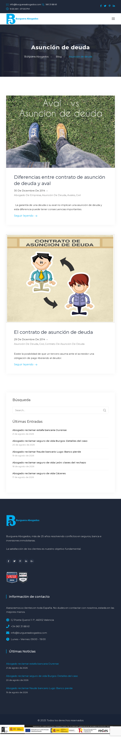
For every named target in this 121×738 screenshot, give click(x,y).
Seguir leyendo (23, 215)
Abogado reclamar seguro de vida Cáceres (39, 473)
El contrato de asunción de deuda (53, 332)
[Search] (105, 410)
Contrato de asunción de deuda (64, 343)
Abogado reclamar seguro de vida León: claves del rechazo (49, 462)
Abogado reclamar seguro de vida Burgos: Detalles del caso (49, 440)
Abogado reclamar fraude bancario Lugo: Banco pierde (46, 451)
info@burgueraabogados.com (25, 4)
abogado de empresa (27, 195)
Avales (71, 195)
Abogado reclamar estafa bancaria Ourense (39, 430)
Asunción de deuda (54, 195)
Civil (78, 195)
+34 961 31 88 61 (20, 626)
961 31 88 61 (51, 4)
